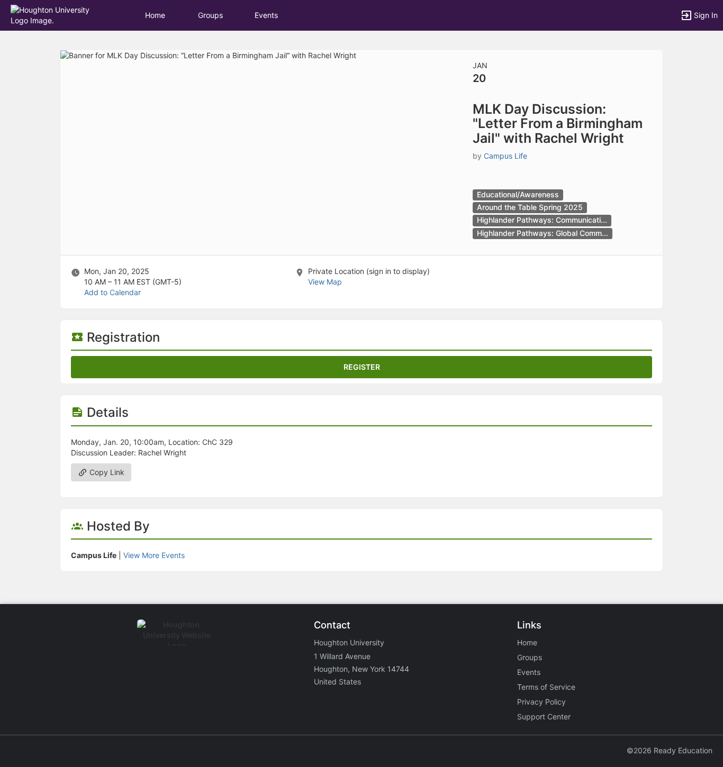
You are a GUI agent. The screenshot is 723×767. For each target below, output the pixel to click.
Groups (210, 15)
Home (527, 642)
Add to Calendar (112, 292)
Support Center (544, 716)
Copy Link (105, 472)
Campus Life (505, 155)
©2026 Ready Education (669, 750)
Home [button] (155, 15)
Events (266, 15)
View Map (325, 281)
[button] (54, 14)
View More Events (154, 555)
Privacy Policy (541, 701)
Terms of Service (546, 686)
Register (362, 366)
